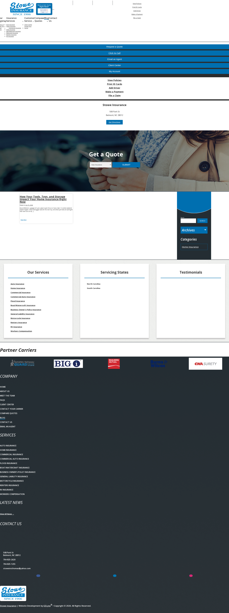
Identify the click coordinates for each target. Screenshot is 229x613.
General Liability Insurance (22, 314)
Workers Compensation (21, 331)
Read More (23, 220)
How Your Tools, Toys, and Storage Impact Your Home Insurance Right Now (43, 199)
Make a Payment (137, 14)
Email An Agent (82, 2)
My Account (165, 2)
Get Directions (114, 122)
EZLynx (47, 605)
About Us (5, 391)
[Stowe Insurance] (13, 594)
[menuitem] (137, 3)
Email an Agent (114, 59)
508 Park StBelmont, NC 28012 (12, 553)
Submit (126, 165)
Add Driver (137, 11)
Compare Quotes (39, 19)
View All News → (7, 514)
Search (182, 217)
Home (3, 387)
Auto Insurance (10, 25)
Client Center (28, 25)
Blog (46, 18)
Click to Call (114, 53)
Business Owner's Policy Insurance (26, 309)
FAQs (2, 400)
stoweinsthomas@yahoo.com (17, 568)
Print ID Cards (137, 7)
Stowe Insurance (8, 605)
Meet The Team (7, 395)
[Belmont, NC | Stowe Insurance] (22, 9)
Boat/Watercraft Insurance (13, 31)
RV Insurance (10, 36)
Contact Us (53, 19)
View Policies (137, 4)
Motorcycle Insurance (12, 33)
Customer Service (29, 19)
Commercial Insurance (15, 28)
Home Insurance (10, 26)
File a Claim (137, 18)
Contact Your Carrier (27, 27)
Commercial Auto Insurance (23, 297)
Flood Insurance (10, 30)
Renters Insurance (11, 35)
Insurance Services (11, 19)
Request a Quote (114, 47)
